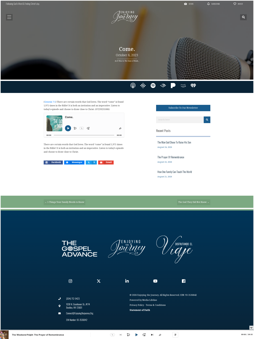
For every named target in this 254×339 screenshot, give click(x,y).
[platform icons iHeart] (193, 85)
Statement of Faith (140, 310)
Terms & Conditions (156, 305)
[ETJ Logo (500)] (127, 249)
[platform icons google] (143, 85)
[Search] (207, 119)
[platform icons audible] (163, 85)
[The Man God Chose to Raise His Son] (183, 145)
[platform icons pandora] (173, 85)
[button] (188, 4)
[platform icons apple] (133, 85)
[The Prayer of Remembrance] (183, 159)
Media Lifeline (149, 300)
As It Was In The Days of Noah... (127, 61)
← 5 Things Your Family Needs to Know (64, 202)
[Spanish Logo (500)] (174, 249)
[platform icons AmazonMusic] (183, 85)
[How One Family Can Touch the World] (183, 174)
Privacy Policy (137, 305)
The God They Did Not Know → (193, 202)
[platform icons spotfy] (153, 85)
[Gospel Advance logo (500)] (79, 249)
